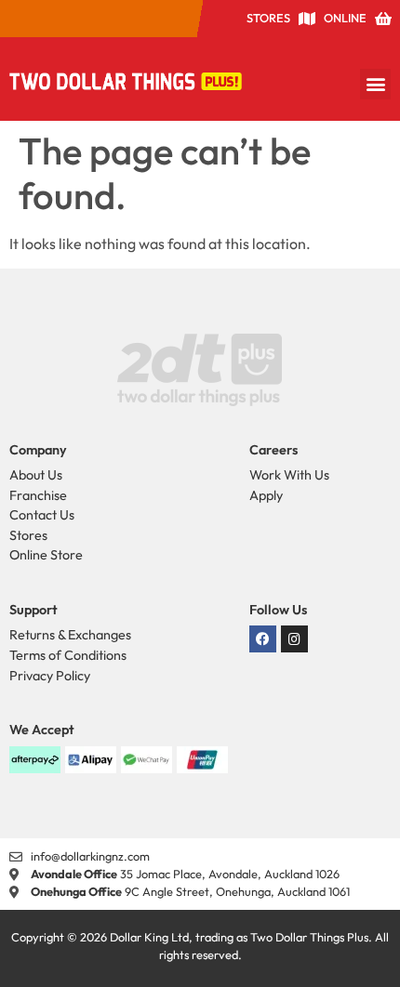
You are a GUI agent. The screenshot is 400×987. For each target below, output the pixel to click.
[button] (375, 84)
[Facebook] (262, 638)
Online (345, 17)
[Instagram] (294, 638)
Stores (268, 17)
